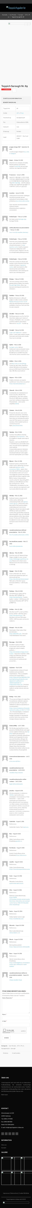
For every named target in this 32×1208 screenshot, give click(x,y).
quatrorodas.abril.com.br (16, 883)
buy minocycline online (22, 201)
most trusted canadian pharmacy (18, 232)
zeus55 (19, 323)
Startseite (4, 15)
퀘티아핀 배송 (16, 182)
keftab (17, 403)
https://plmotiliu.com (15, 633)
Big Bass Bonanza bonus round (18, 301)
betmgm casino (13, 347)
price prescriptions (14, 761)
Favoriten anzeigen (14, 91)
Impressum (6, 1193)
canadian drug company (16, 772)
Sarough (20, 15)
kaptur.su (25, 827)
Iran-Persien (13, 15)
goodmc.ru (19, 841)
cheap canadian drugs (15, 980)
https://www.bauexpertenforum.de (19, 869)
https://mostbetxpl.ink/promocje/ (19, 579)
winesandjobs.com (14, 932)
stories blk (17, 166)
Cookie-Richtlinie (24, 1193)
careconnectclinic (18, 425)
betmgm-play (22, 219)
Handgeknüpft (5, 1048)
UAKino (11, 795)
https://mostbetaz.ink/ (15, 597)
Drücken (5, 1053)
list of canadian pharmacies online (19, 534)
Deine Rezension (7, 998)
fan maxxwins (21, 436)
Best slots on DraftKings (19, 363)
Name (4, 1014)
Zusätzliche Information (12, 98)
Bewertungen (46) (9, 102)
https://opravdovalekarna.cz (17, 383)
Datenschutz (14, 1193)
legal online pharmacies (16, 784)
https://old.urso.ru (21, 855)
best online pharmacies (16, 546)
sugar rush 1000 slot (15, 332)
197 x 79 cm (20, 113)
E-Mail (4, 1021)
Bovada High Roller (14, 285)
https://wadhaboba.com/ (16, 918)
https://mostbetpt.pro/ (16, 615)
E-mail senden (16, 1053)
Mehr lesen (4, 1094)
